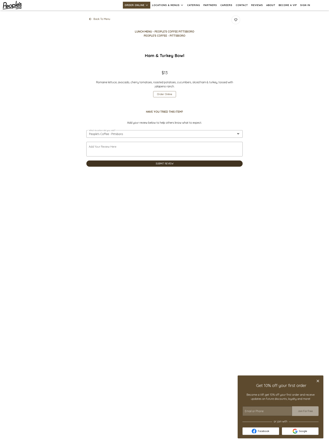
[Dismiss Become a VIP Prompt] (318, 381)
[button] (136, 5)
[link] (164, 94)
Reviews (257, 5)
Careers (226, 5)
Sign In (305, 5)
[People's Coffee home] (18, 5)
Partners (210, 5)
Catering (193, 5)
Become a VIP (288, 5)
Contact (242, 5)
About (270, 5)
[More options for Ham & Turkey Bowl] (236, 20)
